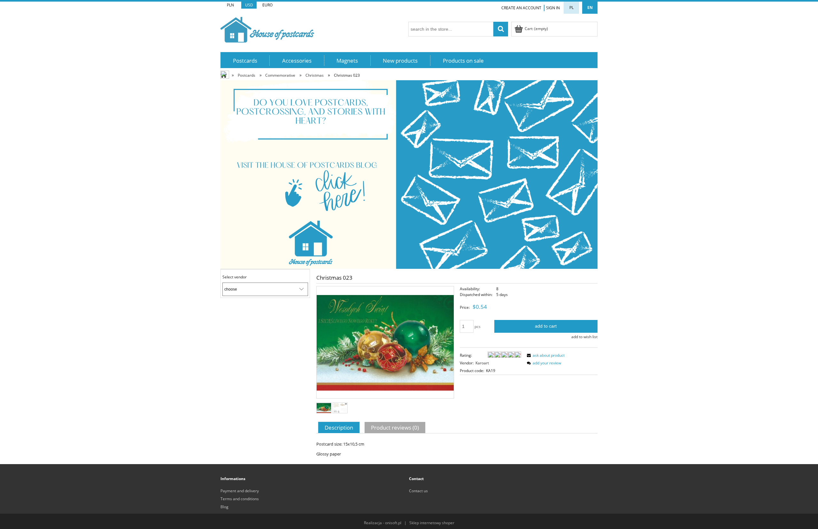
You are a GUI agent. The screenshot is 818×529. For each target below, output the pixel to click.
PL (571, 7)
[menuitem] (245, 60)
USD (249, 5)
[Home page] (267, 28)
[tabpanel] (457, 449)
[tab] (339, 427)
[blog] (409, 174)
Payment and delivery (239, 491)
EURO (267, 5)
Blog (224, 507)
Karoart (482, 363)
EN (590, 7)
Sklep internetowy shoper (431, 522)
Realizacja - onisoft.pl (382, 522)
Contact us (418, 491)
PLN (230, 5)
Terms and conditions (239, 499)
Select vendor (234, 277)
